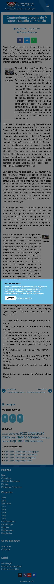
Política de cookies (24, 298)
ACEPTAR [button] (10, 298)
